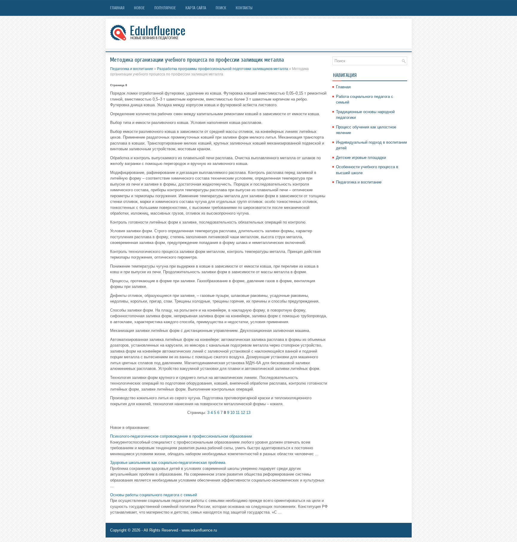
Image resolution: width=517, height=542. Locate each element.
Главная (117, 7)
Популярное (165, 7)
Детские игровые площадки (361, 157)
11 (238, 412)
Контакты (244, 7)
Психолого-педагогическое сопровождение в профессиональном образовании (181, 436)
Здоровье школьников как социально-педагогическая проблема (167, 462)
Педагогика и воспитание (131, 69)
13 (248, 412)
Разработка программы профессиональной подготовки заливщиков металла (222, 69)
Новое (139, 7)
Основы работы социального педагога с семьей (153, 495)
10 (232, 412)
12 (243, 412)
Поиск (221, 7)
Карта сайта (195, 7)
